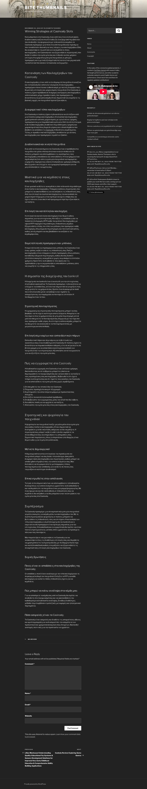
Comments (91, 52)
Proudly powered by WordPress (35, 784)
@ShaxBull (93, 179)
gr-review (32, 639)
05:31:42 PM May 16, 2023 (97, 161)
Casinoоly (50, 130)
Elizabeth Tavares (52, 28)
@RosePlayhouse (95, 168)
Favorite (107, 164)
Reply (97, 164)
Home (89, 44)
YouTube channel (100, 70)
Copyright (90, 56)
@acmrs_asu (94, 152)
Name (28, 693)
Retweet (101, 164)
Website (28, 716)
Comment (29, 664)
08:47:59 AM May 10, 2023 (98, 173)
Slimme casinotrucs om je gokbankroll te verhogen (104, 126)
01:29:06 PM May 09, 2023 (98, 186)
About (89, 48)
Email (28, 705)
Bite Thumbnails (46, 7)
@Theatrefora (92, 159)
